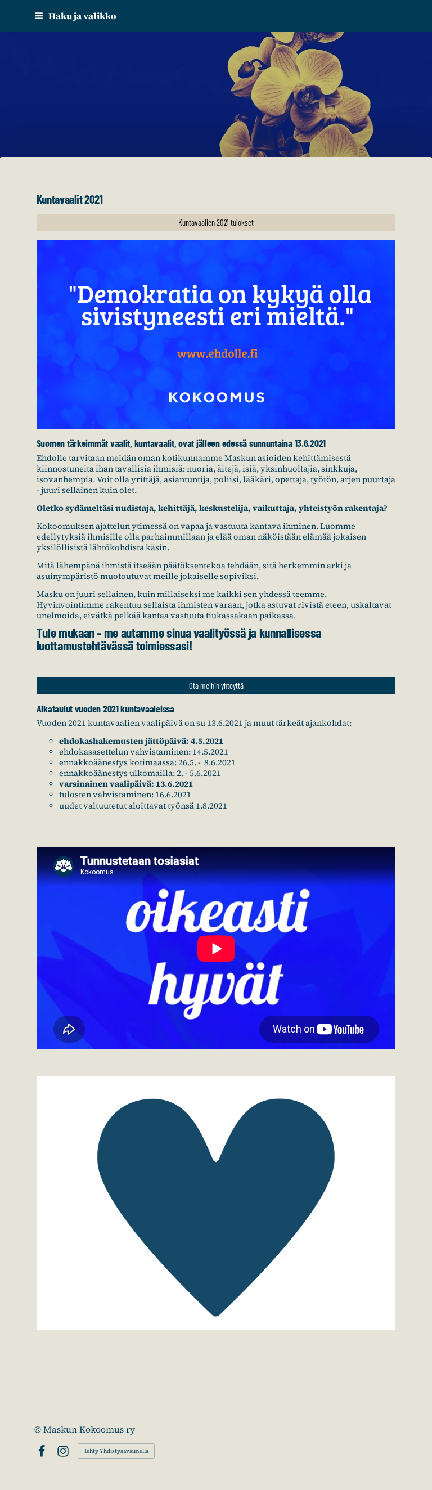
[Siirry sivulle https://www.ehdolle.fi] (216, 334)
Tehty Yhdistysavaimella (116, 1451)
